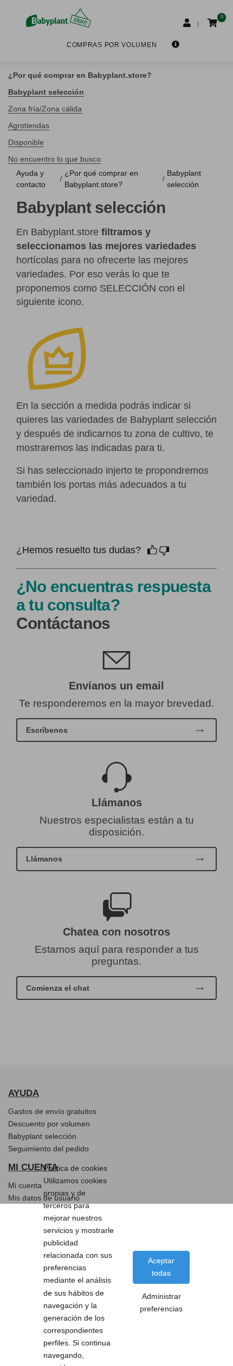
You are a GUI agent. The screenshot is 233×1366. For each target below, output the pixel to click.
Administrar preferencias (161, 1302)
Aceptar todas (161, 1266)
